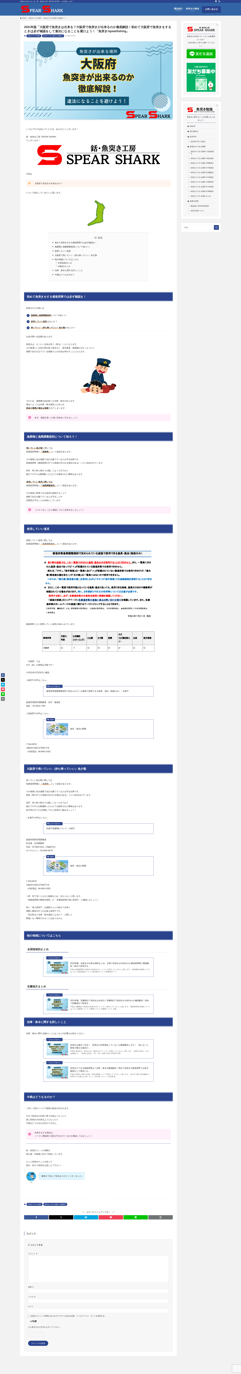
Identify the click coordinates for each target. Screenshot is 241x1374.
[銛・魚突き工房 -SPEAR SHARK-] (42, 9)
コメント (32, 1254)
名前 (31, 1287)
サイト (30, 1307)
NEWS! (192, 126)
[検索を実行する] (216, 227)
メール (32, 1297)
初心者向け (194, 131)
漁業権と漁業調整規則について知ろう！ (73, 247)
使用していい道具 (63, 251)
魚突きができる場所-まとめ (201, 196)
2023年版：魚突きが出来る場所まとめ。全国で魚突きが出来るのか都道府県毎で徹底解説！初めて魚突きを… (109, 964)
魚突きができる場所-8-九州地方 (202, 187)
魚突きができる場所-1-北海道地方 (202, 153)
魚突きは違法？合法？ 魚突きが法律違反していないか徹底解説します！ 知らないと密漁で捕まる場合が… (109, 1046)
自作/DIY (193, 137)
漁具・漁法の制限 (78, 729)
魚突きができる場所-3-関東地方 (202, 163)
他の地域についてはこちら (67, 259)
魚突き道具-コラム (197, 211)
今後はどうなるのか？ (65, 275)
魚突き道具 (194, 201)
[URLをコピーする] (160, 1217)
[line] (216, 1)
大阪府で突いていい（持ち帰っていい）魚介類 (76, 255)
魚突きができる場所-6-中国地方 (202, 177)
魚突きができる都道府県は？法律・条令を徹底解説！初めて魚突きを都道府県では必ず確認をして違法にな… (109, 1069)
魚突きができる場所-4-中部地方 (202, 168)
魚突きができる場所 (34, 36)
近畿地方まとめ (64, 266)
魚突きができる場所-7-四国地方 (202, 182)
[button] (36, 1217)
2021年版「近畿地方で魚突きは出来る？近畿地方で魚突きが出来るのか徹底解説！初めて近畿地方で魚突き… (109, 1001)
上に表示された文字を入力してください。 (45, 1327)
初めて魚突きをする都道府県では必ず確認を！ (76, 243)
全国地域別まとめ (65, 263)
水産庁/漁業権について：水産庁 (60, 828)
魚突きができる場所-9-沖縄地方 (202, 191)
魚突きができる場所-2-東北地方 (202, 158)
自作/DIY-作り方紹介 (198, 142)
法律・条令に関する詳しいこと (69, 270)
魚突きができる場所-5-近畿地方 (53, 36)
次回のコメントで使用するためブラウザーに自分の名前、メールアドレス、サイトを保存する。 (68, 1316)
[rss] (219, 1)
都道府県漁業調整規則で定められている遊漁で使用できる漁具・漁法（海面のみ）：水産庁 (87, 691)
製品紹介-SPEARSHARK (200, 206)
